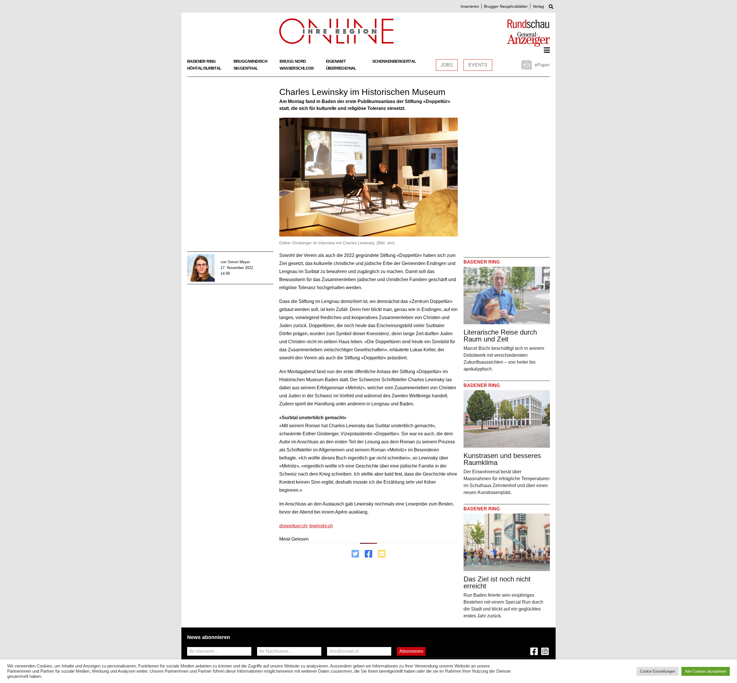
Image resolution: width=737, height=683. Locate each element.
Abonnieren (411, 651)
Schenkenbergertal (394, 61)
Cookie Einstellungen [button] (657, 671)
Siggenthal (245, 68)
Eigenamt (336, 61)
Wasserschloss (297, 68)
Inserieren (470, 6)
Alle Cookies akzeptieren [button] (705, 671)
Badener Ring (201, 61)
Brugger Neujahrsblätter (506, 6)
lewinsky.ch (321, 525)
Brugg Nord (293, 61)
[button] (547, 50)
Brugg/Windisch (250, 61)
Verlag (538, 6)
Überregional (341, 68)
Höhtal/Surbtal (204, 68)
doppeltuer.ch (293, 525)
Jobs (447, 64)
